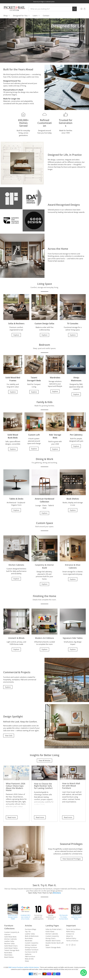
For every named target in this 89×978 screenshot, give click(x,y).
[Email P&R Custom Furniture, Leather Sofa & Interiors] (67, 945)
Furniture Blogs (30, 929)
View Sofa (8, 735)
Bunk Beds (8, 953)
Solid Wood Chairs (11, 946)
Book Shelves (9, 957)
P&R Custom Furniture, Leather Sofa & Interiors (23, 967)
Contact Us (70, 934)
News (27, 961)
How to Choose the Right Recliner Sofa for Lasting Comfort (43, 785)
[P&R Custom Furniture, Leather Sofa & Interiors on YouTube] (75, 945)
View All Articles (44, 760)
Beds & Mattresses (32, 936)
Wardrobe (28, 941)
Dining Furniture (31, 947)
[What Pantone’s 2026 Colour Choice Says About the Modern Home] (16, 773)
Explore (16, 335)
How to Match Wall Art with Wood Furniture (71, 785)
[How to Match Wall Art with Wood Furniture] (73, 773)
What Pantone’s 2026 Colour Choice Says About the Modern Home (15, 787)
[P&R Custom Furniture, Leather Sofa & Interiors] (14, 9)
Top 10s (28, 932)
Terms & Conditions (73, 929)
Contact (46, 15)
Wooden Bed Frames (53, 941)
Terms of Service (72, 941)
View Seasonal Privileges (72, 859)
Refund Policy (71, 938)
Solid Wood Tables (11, 948)
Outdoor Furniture (31, 950)
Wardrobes (8, 955)
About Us (69, 936)
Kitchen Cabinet (31, 945)
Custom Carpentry (31, 943)
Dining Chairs (50, 938)
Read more (12, 817)
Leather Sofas (9, 941)
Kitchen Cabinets (10, 939)
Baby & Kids (29, 959)
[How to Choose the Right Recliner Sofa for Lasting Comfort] (44, 773)
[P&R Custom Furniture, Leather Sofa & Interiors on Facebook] (70, 945)
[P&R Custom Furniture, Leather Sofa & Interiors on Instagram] (72, 945)
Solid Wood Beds (10, 937)
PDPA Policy (70, 932)
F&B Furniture (30, 956)
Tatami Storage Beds (11, 950)
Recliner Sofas (9, 944)
